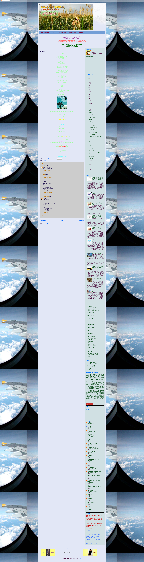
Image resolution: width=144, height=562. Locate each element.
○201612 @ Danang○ (90, 328)
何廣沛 (96, 386)
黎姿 (103, 398)
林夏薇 (92, 387)
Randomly (90, 146)
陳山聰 (90, 385)
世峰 (44, 174)
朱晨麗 (100, 382)
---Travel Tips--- (90, 306)
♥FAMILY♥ (89, 356)
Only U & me (90, 494)
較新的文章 (43, 221)
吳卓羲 (101, 397)
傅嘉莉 (93, 390)
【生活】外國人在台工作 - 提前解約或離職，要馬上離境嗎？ (97, 203)
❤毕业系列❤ (90, 368)
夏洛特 (89, 510)
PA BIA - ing (91, 158)
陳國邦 (92, 397)
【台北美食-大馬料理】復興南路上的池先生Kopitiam (97, 279)
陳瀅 (103, 387)
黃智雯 (98, 374)
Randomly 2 (90, 119)
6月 (89, 160)
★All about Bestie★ (90, 351)
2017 (88, 85)
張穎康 (96, 379)
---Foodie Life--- (90, 304)
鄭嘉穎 (90, 392)
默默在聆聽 (90, 498)
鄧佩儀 (97, 388)
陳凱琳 (99, 387)
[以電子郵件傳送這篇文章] (57, 159)
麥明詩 (99, 395)
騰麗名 (95, 397)
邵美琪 (101, 394)
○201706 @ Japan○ (90, 330)
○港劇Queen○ (81, 32)
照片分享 (90, 155)
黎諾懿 (89, 386)
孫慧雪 (87, 396)
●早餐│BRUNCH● (90, 341)
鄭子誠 (93, 392)
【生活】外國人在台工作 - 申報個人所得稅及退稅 (97, 228)
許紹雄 (102, 391)
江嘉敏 (93, 391)
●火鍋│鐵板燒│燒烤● (91, 345)
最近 (88, 440)
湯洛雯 (98, 376)
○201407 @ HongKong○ (91, 322)
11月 (89, 103)
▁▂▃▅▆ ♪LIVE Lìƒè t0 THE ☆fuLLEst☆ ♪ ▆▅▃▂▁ (95, 481)
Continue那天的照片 (92, 125)
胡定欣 (102, 379)
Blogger (80, 558)
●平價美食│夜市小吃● (91, 338)
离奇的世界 (90, 509)
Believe (89, 503)
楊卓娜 (90, 391)
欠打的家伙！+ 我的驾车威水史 (95, 136)
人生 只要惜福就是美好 (92, 472)
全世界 (89, 506)
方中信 (91, 398)
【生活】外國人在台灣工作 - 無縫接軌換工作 (98, 240)
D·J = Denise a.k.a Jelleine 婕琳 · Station (94, 471)
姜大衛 (93, 382)
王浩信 (88, 374)
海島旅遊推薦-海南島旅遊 (97, 253)
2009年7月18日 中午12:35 (47, 212)
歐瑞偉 (96, 387)
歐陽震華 (94, 396)
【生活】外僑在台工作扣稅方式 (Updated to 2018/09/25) (97, 267)
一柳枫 (89, 439)
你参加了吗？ (91, 148)
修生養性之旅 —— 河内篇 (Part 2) (94, 448)
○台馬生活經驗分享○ (61, 32)
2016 (88, 87)
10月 (90, 105)
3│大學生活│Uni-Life (91, 365)
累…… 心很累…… (91, 139)
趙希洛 (93, 388)
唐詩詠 (90, 378)
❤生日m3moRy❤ (90, 369)
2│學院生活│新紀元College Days (93, 363)
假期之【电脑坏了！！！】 (94, 134)
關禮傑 (98, 398)
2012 (88, 94)
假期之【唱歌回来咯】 (93, 132)
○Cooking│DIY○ (90, 333)
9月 (89, 107)
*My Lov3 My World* (91, 490)
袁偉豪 (95, 378)
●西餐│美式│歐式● (91, 347)
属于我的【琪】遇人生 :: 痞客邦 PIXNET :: (94, 476)
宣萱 (92, 393)
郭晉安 (87, 392)
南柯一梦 (89, 427)
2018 (88, 83)
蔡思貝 (97, 383)
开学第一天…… (91, 121)
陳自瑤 (99, 392)
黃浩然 (96, 385)
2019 (88, 82)
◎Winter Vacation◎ (90, 315)
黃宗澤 (92, 379)
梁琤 (101, 393)
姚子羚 (99, 386)
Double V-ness (90, 485)
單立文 (89, 393)
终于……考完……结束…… (93, 141)
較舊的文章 (81, 221)
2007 (89, 173)
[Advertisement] (94, 65)
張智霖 (98, 393)
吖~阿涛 (89, 422)
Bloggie (53, 32)
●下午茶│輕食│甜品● (91, 336)
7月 (89, 110)
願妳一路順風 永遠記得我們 (93, 491)
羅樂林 (100, 396)
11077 (89, 143)
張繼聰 (88, 398)
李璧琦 (102, 390)
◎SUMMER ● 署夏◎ (91, 312)
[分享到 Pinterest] (61, 159)
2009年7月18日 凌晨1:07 (47, 177)
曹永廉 (93, 381)
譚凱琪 (100, 383)
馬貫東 (96, 395)
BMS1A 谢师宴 (91, 156)
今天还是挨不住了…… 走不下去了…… (96, 131)
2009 (89, 100)
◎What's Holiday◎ (45, 160)
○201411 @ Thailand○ (91, 324)
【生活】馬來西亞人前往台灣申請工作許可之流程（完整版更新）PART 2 (97, 216)
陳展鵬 (93, 374)
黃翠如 (99, 385)
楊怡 (89, 376)
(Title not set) (90, 460)
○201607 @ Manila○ (90, 327)
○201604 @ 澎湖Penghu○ (91, 325)
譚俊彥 (90, 388)
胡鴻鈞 (92, 394)
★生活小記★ (90, 318)
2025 (89, 76)
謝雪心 (89, 397)
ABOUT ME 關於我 (45, 32)
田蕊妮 (93, 383)
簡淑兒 (96, 391)
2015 (88, 89)
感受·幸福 (89, 430)
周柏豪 (102, 395)
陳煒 (93, 385)
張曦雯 (97, 382)
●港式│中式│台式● (91, 344)
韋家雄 (100, 388)
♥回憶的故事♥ (90, 357)
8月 (89, 109)
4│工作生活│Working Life (92, 366)
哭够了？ (89, 456)
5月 (89, 162)
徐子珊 (90, 381)
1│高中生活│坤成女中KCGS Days (93, 362)
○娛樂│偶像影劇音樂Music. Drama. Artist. (95, 310)
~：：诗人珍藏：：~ (92, 426)
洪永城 (89, 394)
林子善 (87, 391)
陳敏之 (96, 392)
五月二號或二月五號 (91, 431)
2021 (88, 78)
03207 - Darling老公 (91, 502)
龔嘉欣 (92, 386)
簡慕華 (97, 396)
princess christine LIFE (91, 451)
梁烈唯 (90, 396)
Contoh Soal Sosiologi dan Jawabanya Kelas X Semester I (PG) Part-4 (95, 436)
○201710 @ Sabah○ (90, 332)
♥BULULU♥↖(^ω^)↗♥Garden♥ (93, 443)
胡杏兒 (99, 391)
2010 (88, 98)
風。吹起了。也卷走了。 (92, 447)
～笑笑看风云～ (90, 452)
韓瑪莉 (101, 398)
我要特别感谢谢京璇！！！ (94, 127)
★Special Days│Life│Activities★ (93, 353)
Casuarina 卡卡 (46, 196)
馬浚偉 (93, 395)
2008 (89, 172)
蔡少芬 (98, 394)
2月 (89, 168)
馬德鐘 (90, 395)
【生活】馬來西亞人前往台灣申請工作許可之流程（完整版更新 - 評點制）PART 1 (97, 178)
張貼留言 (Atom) (46, 223)
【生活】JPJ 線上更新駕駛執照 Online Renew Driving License (97, 291)
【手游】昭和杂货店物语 (92, 468)
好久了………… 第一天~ (93, 138)
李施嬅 (89, 387)
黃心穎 (90, 390)
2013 (88, 92)
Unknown (44, 165)
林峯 (99, 379)
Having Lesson (91, 112)
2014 (88, 91)
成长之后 (89, 495)
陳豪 (87, 381)
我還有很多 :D (90, 482)
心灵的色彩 (90, 455)
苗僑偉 (95, 394)
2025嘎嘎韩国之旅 (91, 423)
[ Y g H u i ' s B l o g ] (92, 467)
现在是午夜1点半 (92, 150)
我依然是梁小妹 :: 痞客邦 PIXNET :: (94, 459)
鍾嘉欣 (97, 381)
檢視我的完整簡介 (90, 56)
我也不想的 (91, 114)
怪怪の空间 (90, 434)
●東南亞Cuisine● (90, 342)
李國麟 (96, 390)
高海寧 (100, 381)
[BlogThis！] (58, 159)
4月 (89, 164)
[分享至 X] (59, 159)
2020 (89, 80)
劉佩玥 (100, 378)
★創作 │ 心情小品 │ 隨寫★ (93, 354)
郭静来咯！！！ (92, 129)
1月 (89, 169)
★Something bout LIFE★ (91, 316)
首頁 (62, 221)
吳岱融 (90, 382)
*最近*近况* (90, 444)
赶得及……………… (91, 145)
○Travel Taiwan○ (90, 335)
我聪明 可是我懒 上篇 (93, 117)
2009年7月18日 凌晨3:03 (47, 192)
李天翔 (99, 390)
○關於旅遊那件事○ (72, 32)
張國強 (95, 393)
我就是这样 (91, 115)
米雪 (87, 388)
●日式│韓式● (90, 339)
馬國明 (93, 376)
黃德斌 (98, 397)
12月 (90, 101)
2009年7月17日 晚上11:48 (47, 170)
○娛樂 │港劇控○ (90, 309)
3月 (89, 166)
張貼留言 (44, 215)
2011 (88, 96)
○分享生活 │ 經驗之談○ (92, 307)
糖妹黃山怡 (95, 398)
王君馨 (90, 383)
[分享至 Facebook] (60, 159)
